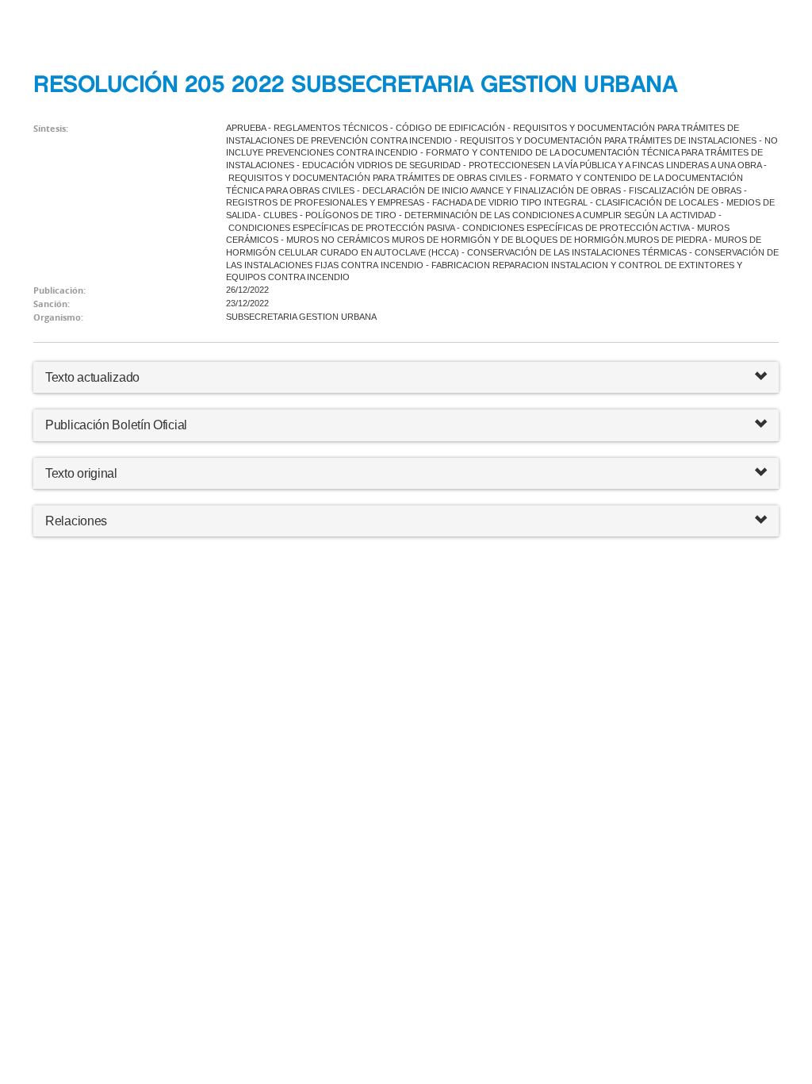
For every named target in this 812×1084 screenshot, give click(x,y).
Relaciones (76, 521)
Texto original (81, 473)
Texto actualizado (92, 377)
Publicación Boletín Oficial (116, 425)
